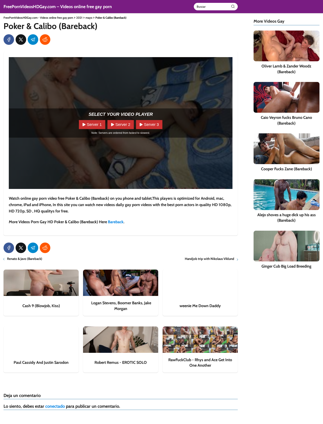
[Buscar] (233, 6)
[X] (21, 39)
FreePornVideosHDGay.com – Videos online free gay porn (58, 6)
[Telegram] (33, 39)
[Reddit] (45, 39)
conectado (55, 406)
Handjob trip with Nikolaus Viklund (209, 259)
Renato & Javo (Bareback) (24, 259)
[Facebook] (9, 39)
